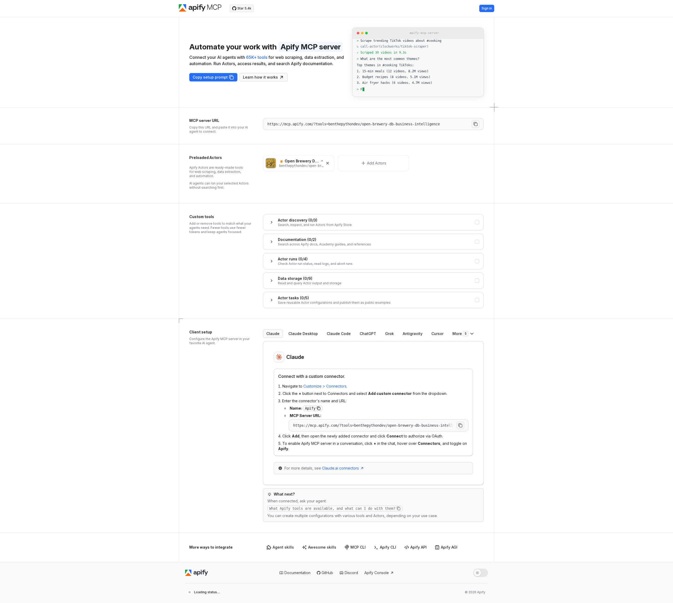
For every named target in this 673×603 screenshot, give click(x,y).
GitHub (327, 572)
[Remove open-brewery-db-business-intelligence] (327, 163)
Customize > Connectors (324, 386)
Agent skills (283, 547)
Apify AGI (449, 547)
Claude (272, 333)
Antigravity (412, 333)
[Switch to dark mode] (480, 573)
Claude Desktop (303, 333)
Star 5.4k (244, 8)
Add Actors (376, 163)
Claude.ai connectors (340, 468)
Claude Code (339, 333)
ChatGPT (368, 333)
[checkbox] (477, 222)
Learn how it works (260, 77)
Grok (389, 333)
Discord (351, 572)
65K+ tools (256, 57)
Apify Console (376, 572)
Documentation (297, 572)
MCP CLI (358, 547)
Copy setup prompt (210, 77)
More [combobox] (459, 333)
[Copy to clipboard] (475, 124)
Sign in (487, 8)
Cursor (437, 333)
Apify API (418, 547)
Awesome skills (322, 547)
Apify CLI (388, 547)
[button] (319, 408)
